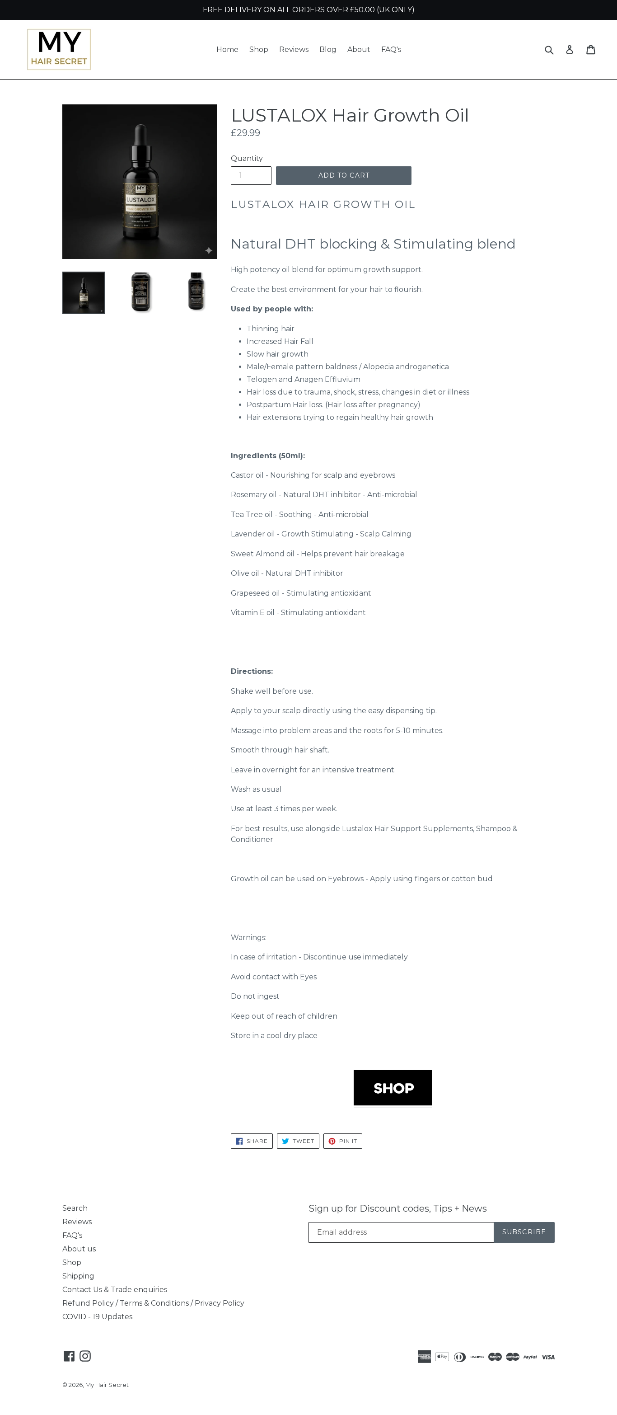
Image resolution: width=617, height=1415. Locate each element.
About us (79, 1249)
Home (227, 49)
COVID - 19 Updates (97, 1316)
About (358, 49)
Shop (258, 49)
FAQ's (391, 49)
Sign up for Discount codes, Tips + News (397, 1208)
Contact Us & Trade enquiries (114, 1289)
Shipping (78, 1276)
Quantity (247, 158)
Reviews (293, 49)
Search (75, 1208)
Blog (328, 49)
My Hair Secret (107, 1384)
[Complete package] (393, 1103)
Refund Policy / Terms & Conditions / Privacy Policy (153, 1303)
